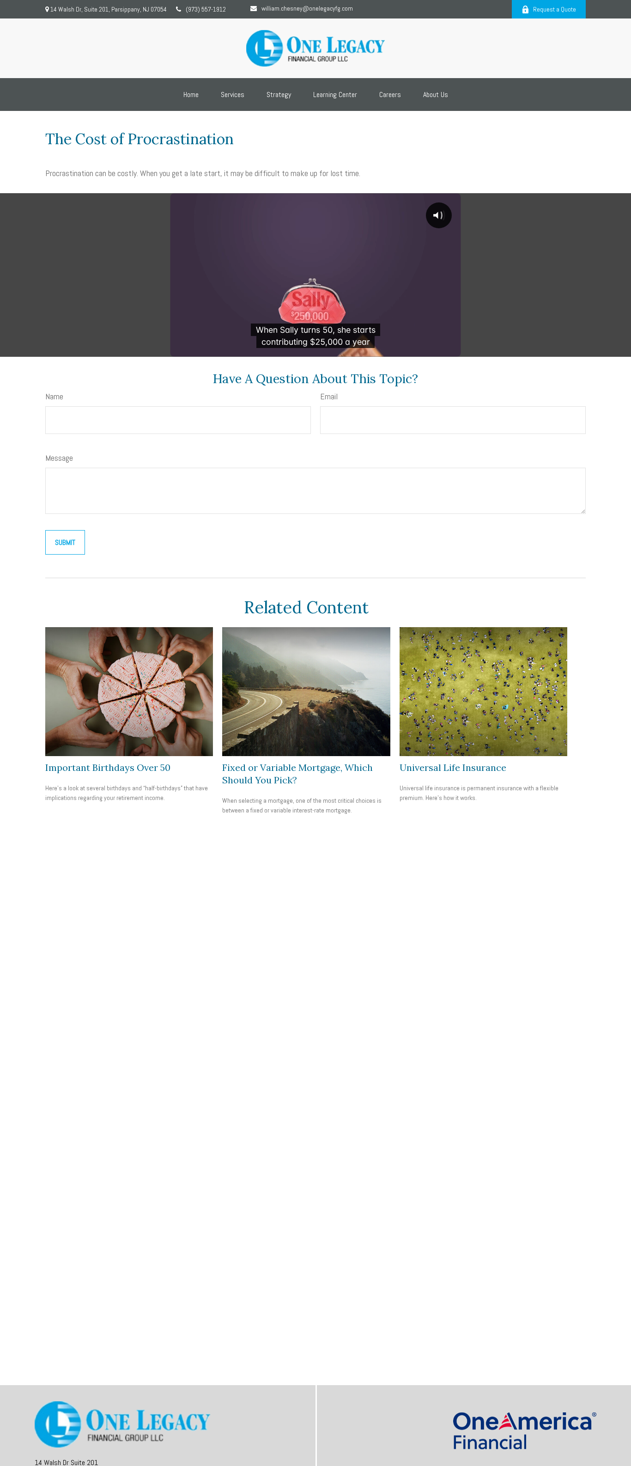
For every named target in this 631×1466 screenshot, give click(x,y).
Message (59, 457)
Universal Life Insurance (453, 767)
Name (54, 396)
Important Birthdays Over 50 (107, 767)
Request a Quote (554, 9)
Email (329, 396)
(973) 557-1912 (206, 9)
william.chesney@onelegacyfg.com (307, 8)
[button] (191, 94)
